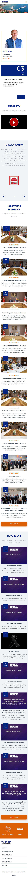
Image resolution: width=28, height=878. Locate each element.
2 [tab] (15, 196)
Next (25, 15)
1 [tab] (13, 196)
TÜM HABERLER (14, 524)
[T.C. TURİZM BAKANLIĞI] (7, 824)
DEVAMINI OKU (6, 58)
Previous (2, 15)
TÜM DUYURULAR (14, 817)
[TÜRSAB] (20, 824)
